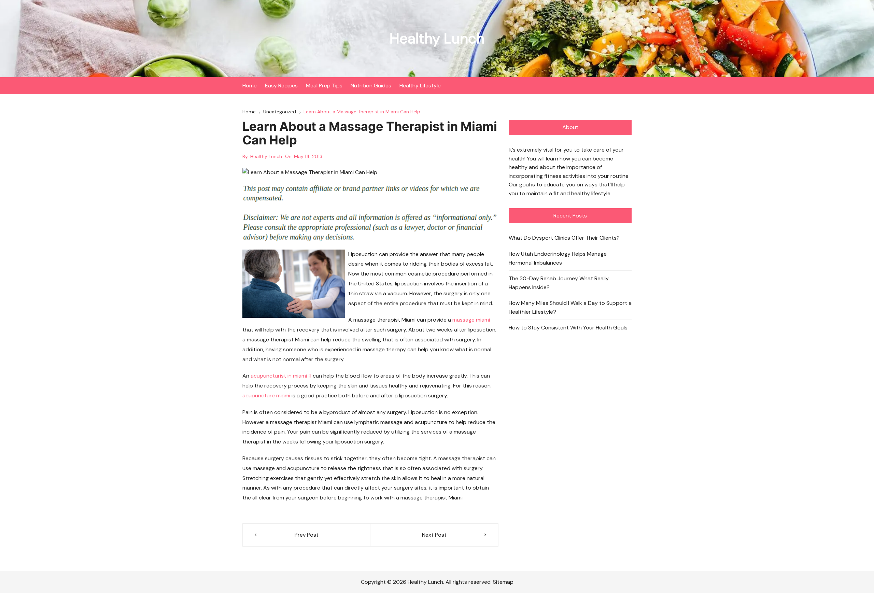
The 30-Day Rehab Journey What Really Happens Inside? (559, 283)
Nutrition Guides (371, 85)
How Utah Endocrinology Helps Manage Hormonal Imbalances (558, 258)
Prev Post (307, 534)
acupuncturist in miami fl (281, 375)
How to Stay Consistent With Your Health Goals (568, 327)
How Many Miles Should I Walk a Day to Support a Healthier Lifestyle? (570, 307)
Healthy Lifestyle (420, 85)
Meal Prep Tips (324, 85)
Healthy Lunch (437, 38)
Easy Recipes (281, 85)
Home (249, 85)
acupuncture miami (266, 395)
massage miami (471, 319)
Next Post (434, 534)
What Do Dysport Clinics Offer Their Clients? (564, 237)
